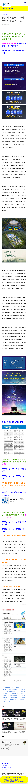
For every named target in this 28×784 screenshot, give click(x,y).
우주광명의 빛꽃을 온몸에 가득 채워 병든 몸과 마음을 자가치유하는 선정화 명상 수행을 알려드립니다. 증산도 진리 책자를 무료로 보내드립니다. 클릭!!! (15, 780)
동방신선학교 (4, 770)
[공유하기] (7, 681)
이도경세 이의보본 (6, 742)
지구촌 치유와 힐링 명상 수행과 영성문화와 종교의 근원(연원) (10, 696)
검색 (22, 3)
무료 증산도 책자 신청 (7, 9)
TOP (25, 764)
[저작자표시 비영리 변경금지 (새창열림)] (19, 680)
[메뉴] (25, 3)
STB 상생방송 (5, 14)
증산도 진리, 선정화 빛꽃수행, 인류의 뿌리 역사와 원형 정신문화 (10, 744)
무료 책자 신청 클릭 (6, 763)
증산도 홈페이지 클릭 (6, 765)
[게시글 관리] (9, 681)
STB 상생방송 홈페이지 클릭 (7, 767)
